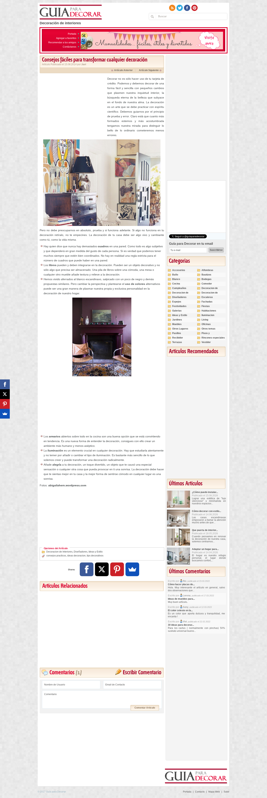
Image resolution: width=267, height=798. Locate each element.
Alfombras (207, 270)
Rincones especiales (213, 337)
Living (205, 319)
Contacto (200, 791)
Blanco (176, 279)
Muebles (177, 324)
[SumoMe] (132, 569)
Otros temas (208, 328)
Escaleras (207, 297)
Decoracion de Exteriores (210, 290)
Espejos (176, 301)
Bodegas (206, 279)
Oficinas (206, 324)
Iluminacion (208, 315)
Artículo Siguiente (149, 70)
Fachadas (207, 301)
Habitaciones (209, 310)
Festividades (179, 306)
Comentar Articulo (144, 707)
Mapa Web (214, 791)
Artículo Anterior (123, 70)
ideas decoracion (76, 555)
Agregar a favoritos (66, 38)
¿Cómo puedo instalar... (205, 492)
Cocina (176, 283)
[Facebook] (86, 569)
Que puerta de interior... (205, 530)
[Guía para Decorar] (71, 12)
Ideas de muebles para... (181, 599)
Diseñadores (80, 551)
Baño (175, 274)
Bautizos (206, 274)
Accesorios (178, 270)
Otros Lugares (180, 328)
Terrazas (177, 342)
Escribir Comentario (142, 672)
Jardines (177, 319)
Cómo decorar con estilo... (206, 511)
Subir (226, 791)
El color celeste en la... (180, 610)
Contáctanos (69, 46)
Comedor (207, 283)
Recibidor (177, 337)
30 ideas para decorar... (181, 625)
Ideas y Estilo (96, 551)
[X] (102, 569)
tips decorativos (95, 555)
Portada (72, 33)
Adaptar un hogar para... (205, 549)
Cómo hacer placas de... (181, 584)
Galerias (177, 310)
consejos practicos (56, 555)
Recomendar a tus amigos (62, 42)
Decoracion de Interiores (59, 551)
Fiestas (206, 306)
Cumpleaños (179, 288)
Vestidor (206, 342)
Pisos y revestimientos (210, 335)
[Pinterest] (117, 569)
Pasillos (176, 333)
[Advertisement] (72, 103)
